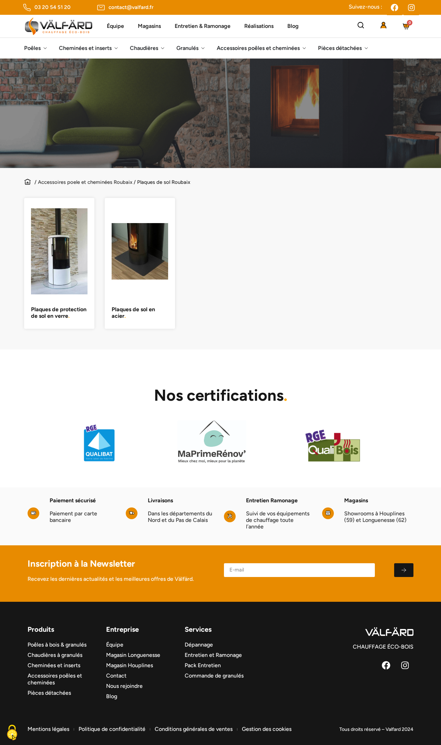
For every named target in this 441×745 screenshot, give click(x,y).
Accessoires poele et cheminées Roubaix (85, 182)
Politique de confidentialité (112, 729)
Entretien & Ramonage (202, 26)
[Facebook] (394, 7)
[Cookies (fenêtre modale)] (12, 733)
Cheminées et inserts (54, 665)
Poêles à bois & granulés (57, 644)
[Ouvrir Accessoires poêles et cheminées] (304, 48)
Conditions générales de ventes (194, 729)
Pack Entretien (203, 665)
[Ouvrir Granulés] (203, 48)
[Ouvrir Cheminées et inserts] (116, 48)
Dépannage (199, 644)
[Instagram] (411, 7)
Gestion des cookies (266, 729)
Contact (116, 675)
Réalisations (259, 26)
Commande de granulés (214, 675)
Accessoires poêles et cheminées (55, 679)
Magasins (149, 26)
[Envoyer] (403, 570)
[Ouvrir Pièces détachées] (366, 48)
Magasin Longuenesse (133, 655)
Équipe (115, 26)
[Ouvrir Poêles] (45, 48)
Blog (293, 26)
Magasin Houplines (129, 665)
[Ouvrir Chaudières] (162, 48)
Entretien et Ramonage (213, 655)
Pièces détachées (49, 693)
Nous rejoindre (124, 686)
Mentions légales (48, 729)
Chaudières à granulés (55, 655)
